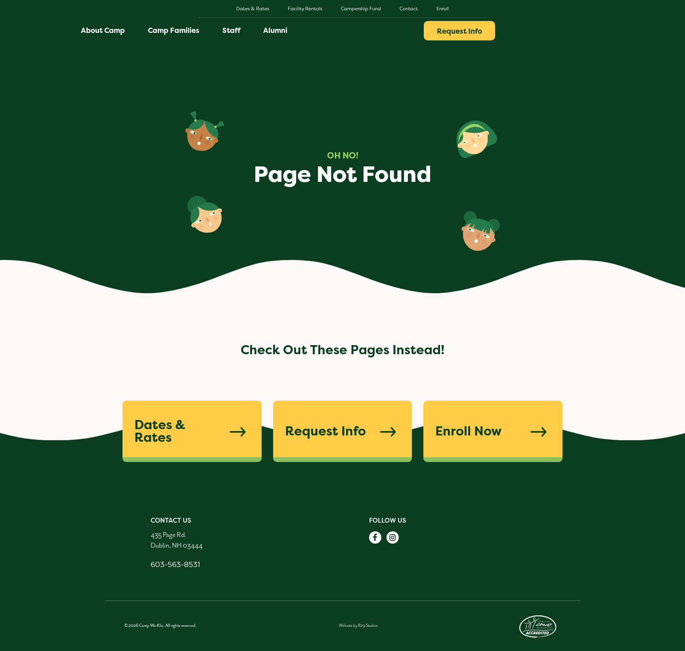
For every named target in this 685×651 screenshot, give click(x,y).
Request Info (459, 31)
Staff (231, 30)
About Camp (103, 30)
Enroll (442, 8)
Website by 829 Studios (358, 625)
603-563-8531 (175, 564)
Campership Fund (361, 8)
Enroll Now (468, 430)
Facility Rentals (305, 8)
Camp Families (173, 30)
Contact (409, 8)
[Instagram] (393, 537)
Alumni (275, 30)
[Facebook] (375, 537)
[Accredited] (538, 625)
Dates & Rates (252, 8)
